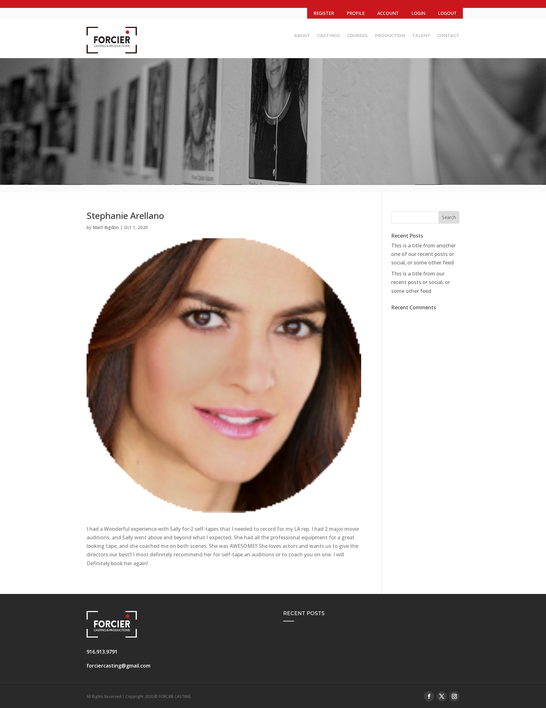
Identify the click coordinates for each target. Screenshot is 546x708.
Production (390, 35)
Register (323, 13)
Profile (356, 13)
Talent (421, 35)
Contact (448, 35)
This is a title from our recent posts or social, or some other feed (420, 282)
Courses (357, 35)
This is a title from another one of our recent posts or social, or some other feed (423, 254)
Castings (328, 35)
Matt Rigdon (106, 227)
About (302, 35)
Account (388, 13)
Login (418, 13)
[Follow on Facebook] (429, 696)
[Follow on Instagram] (454, 696)
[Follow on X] (442, 696)
